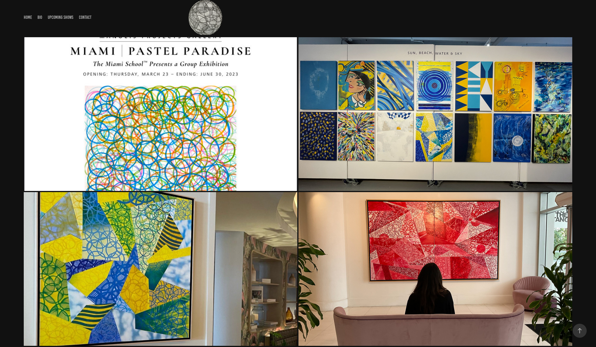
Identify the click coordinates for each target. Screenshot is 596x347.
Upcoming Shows (60, 17)
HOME (28, 17)
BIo (39, 17)
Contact (85, 17)
